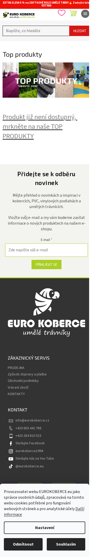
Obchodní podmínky (23, 380)
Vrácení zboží (18, 387)
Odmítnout (23, 544)
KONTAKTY (16, 394)
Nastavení (44, 528)
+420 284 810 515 (28, 435)
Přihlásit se (46, 264)
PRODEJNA (16, 367)
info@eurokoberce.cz (32, 420)
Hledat (79, 30)
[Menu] (85, 14)
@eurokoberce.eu (30, 466)
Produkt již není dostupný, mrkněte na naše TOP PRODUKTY (40, 126)
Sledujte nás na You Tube (35, 458)
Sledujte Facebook (30, 443)
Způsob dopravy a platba (27, 374)
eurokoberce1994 (29, 451)
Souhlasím (66, 544)
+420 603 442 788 (28, 428)
